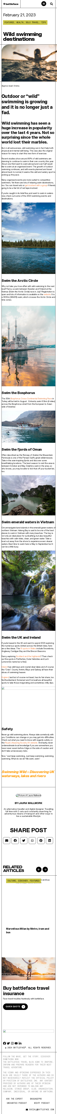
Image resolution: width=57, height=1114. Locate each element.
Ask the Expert (14, 1099)
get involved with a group (36, 185)
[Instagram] (12, 1043)
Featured (9, 22)
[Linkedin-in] (20, 1043)
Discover (23, 881)
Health (20, 22)
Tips (43, 22)
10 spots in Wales (28, 648)
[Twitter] (8, 1043)
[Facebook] (4, 1043)
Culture (12, 881)
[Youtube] (16, 1043)
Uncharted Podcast (17, 1103)
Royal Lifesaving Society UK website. (21, 742)
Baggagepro (36, 1099)
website (47, 294)
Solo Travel (32, 22)
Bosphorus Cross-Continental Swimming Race (31, 398)
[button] (43, 4)
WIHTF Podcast (42, 1103)
